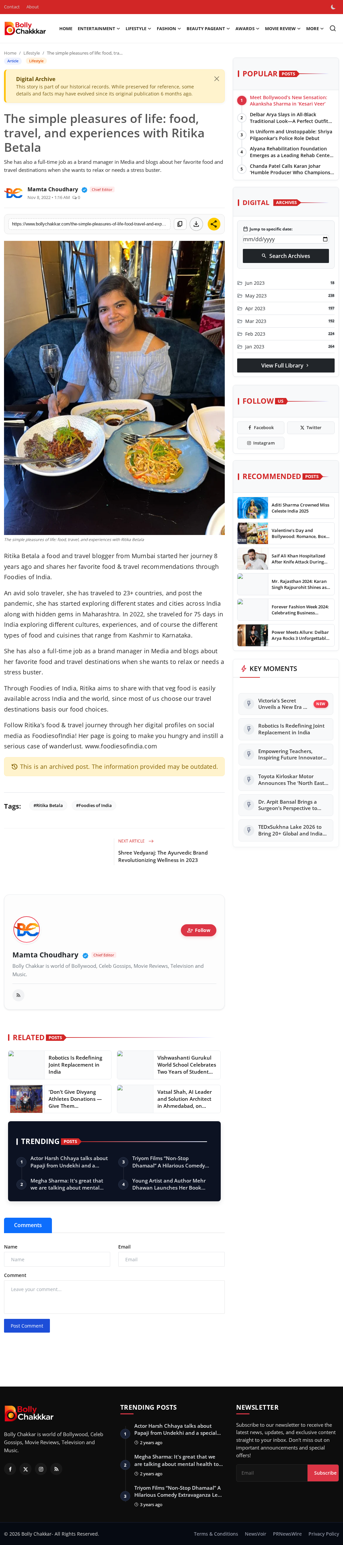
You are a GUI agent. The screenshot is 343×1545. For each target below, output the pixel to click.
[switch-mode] (334, 7)
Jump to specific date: (267, 229)
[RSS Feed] (18, 995)
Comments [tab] (28, 1225)
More (312, 28)
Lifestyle (31, 53)
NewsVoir (255, 1534)
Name (10, 1247)
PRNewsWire (287, 1534)
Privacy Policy (323, 1534)
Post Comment (27, 1326)
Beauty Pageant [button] (206, 28)
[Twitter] (25, 1469)
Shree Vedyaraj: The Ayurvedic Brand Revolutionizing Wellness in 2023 (163, 856)
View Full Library (285, 365)
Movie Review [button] (280, 28)
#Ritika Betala (48, 805)
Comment (15, 1275)
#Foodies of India (94, 805)
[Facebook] (10, 1469)
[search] (333, 28)
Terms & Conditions (216, 1534)
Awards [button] (245, 28)
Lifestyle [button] (136, 28)
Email (124, 1247)
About (32, 7)
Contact (12, 7)
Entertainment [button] (96, 28)
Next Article (132, 841)
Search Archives (285, 256)
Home (65, 28)
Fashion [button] (166, 28)
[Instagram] (41, 1469)
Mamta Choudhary (45, 955)
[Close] (216, 79)
